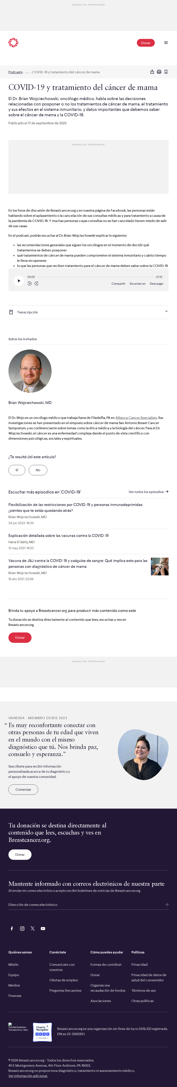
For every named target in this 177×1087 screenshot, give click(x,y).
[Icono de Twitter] (31, 928)
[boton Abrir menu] (166, 42)
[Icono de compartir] (152, 72)
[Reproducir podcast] (19, 281)
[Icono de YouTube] (42, 928)
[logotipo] (13, 43)
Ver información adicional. (28, 1076)
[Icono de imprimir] (159, 72)
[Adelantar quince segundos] (36, 283)
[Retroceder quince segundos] (29, 283)
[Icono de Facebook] (11, 928)
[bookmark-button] (166, 72)
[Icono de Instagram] (21, 928)
